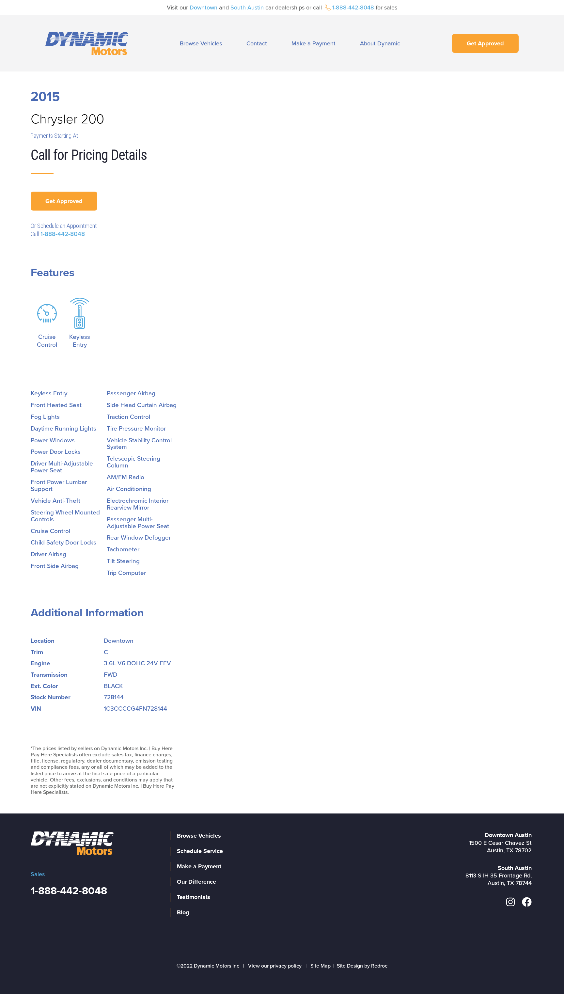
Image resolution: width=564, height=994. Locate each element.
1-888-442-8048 (353, 7)
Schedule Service (200, 851)
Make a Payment (313, 43)
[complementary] (544, 974)
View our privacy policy (275, 966)
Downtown (203, 7)
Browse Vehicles (201, 43)
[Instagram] (510, 902)
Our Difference (196, 881)
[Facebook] (527, 902)
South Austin (247, 7)
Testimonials (193, 897)
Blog (183, 912)
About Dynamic (380, 43)
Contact (256, 43)
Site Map (320, 966)
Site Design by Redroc (362, 966)
